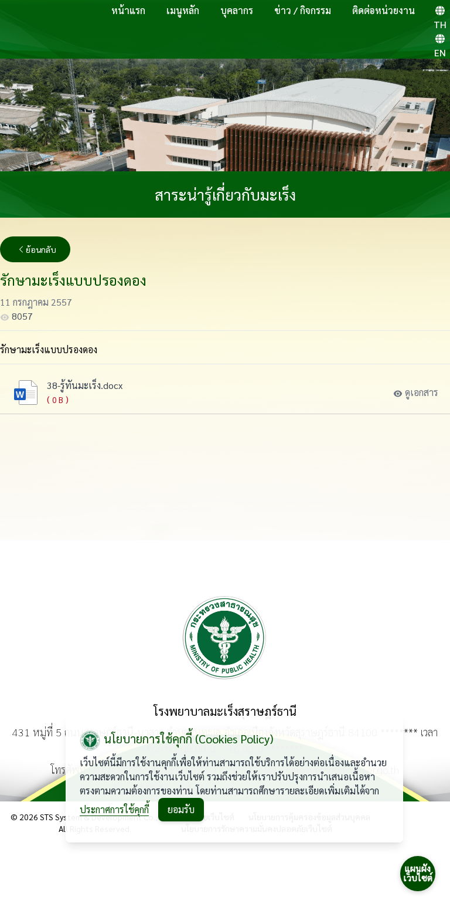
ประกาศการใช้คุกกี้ (114, 809)
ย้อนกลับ (41, 249)
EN (440, 52)
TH (440, 24)
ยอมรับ (181, 809)
